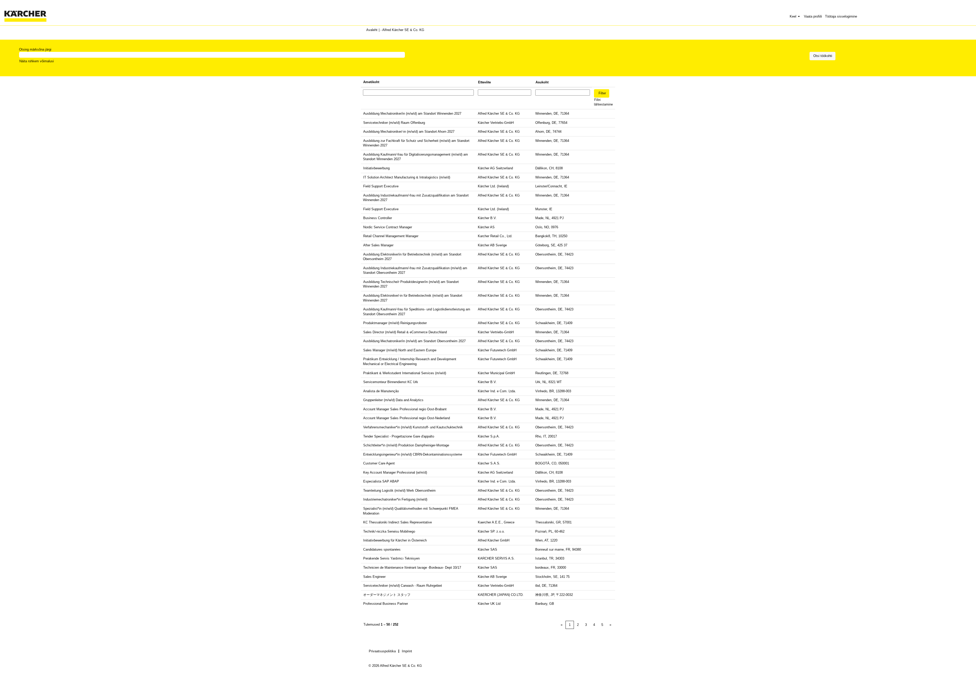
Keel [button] (793, 16)
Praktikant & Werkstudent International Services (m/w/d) (404, 373)
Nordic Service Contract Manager (387, 227)
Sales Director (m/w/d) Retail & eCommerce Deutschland (405, 332)
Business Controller (377, 218)
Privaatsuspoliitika (382, 651)
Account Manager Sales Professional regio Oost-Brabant (405, 409)
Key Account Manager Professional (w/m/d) (395, 472)
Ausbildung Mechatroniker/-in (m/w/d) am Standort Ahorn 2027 (408, 131)
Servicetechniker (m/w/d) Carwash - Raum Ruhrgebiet (402, 585)
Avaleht (371, 30)
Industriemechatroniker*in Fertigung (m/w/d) (395, 499)
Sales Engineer (374, 577)
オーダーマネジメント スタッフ (386, 595)
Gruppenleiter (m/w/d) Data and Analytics (393, 400)
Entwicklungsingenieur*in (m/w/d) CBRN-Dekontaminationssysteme (412, 454)
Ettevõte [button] (484, 82)
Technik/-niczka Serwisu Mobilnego (389, 531)
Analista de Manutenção (381, 391)
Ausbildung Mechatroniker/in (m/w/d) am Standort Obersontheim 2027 (414, 341)
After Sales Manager (378, 245)
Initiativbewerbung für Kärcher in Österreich (395, 540)
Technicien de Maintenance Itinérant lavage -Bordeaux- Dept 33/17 (412, 567)
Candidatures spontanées (382, 549)
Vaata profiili (813, 16)
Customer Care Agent (379, 463)
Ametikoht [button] (371, 82)
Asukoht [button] (542, 82)
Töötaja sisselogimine (841, 16)
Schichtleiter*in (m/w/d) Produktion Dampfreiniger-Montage (406, 445)
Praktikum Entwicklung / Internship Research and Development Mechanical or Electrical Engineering (409, 361)
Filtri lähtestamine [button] (603, 102)
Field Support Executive (381, 186)
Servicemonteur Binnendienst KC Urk (390, 382)
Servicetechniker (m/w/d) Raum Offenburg (394, 123)
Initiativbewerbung (376, 168)
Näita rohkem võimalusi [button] (36, 61)
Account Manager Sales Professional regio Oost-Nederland (406, 418)
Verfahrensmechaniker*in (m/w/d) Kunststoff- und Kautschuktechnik (413, 427)
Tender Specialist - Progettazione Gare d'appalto (398, 436)
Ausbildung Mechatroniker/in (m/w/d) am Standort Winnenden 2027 (412, 113)
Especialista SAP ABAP (381, 481)
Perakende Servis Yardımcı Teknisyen (391, 558)
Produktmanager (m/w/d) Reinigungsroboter (395, 323)
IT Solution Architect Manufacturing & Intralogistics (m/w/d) (406, 177)
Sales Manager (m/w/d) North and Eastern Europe (399, 350)
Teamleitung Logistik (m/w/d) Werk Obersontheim (399, 490)
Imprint (407, 651)
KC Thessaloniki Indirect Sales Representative (397, 522)
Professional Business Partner (385, 604)
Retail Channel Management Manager (390, 236)
